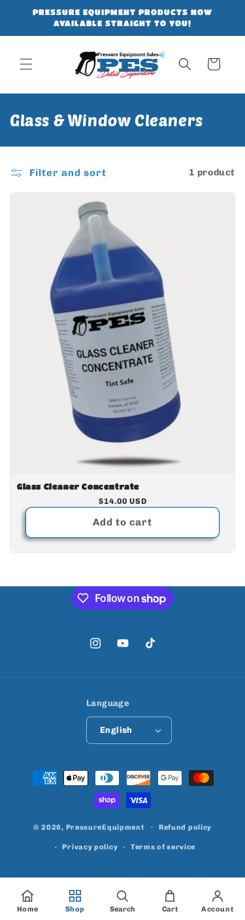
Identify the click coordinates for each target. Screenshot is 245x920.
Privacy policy (90, 847)
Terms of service (163, 847)
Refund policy (185, 827)
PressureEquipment (105, 827)
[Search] (185, 64)
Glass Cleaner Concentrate (78, 486)
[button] (26, 64)
